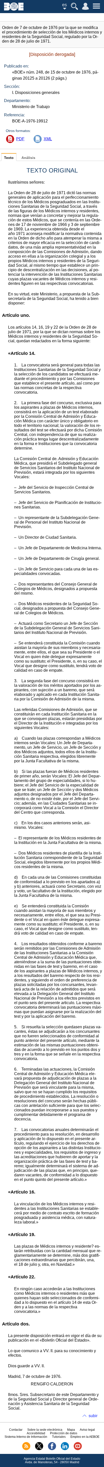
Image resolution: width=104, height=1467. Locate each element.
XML (48, 139)
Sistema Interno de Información (26, 1437)
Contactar (15, 1429)
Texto (9, 158)
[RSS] (26, 1449)
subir (93, 1416)
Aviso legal (87, 1429)
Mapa (71, 1429)
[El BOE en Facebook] (52, 1449)
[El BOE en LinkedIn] (65, 1449)
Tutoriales (59, 1437)
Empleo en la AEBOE (84, 1437)
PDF (20, 139)
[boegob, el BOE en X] (39, 1449)
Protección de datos (63, 1433)
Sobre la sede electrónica (44, 1429)
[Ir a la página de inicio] (13, 9)
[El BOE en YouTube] (78, 1449)
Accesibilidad (36, 1433)
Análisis (28, 158)
